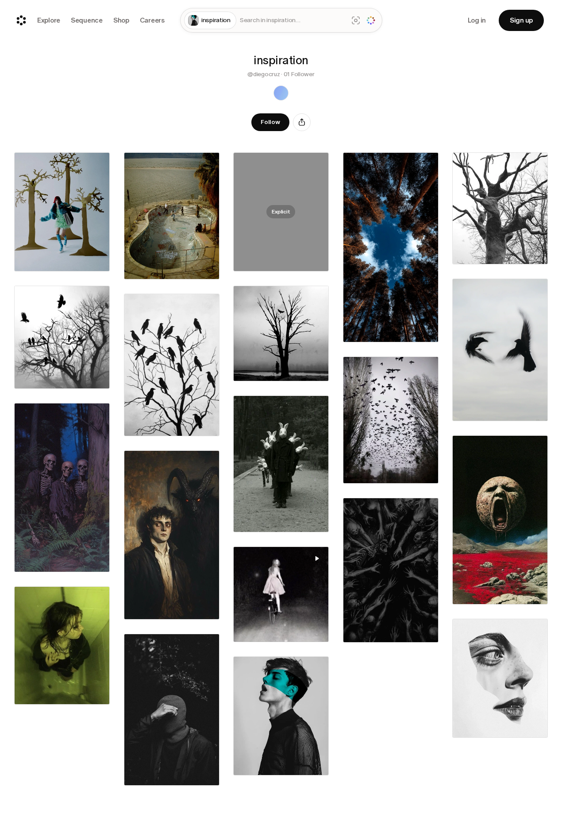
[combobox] (292, 20)
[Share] (302, 122)
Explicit (281, 212)
